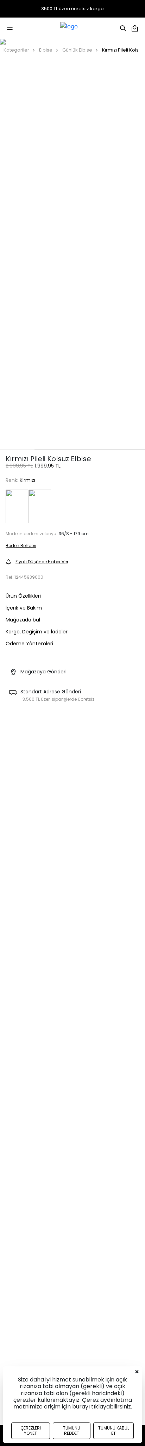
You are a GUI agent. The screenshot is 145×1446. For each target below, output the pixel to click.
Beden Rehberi (21, 546)
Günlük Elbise (77, 50)
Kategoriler (16, 50)
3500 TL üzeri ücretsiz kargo (72, 8)
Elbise (45, 50)
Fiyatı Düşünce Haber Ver (41, 562)
